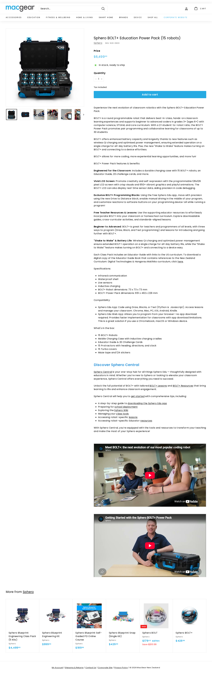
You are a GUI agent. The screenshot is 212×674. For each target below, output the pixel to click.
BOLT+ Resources (183, 385)
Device (138, 17)
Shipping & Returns (74, 667)
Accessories (14, 17)
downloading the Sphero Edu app (147, 403)
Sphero (98, 43)
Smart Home (106, 17)
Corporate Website (175, 17)
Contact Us (90, 667)
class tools (122, 413)
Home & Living (84, 17)
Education (33, 17)
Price (97, 51)
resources (146, 420)
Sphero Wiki (121, 410)
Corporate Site (105, 667)
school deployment (126, 406)
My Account (57, 667)
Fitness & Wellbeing (58, 17)
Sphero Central (103, 372)
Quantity (99, 73)
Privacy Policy (121, 667)
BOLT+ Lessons (158, 385)
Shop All (153, 17)
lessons (133, 417)
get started (138, 396)
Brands (123, 17)
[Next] (82, 114)
